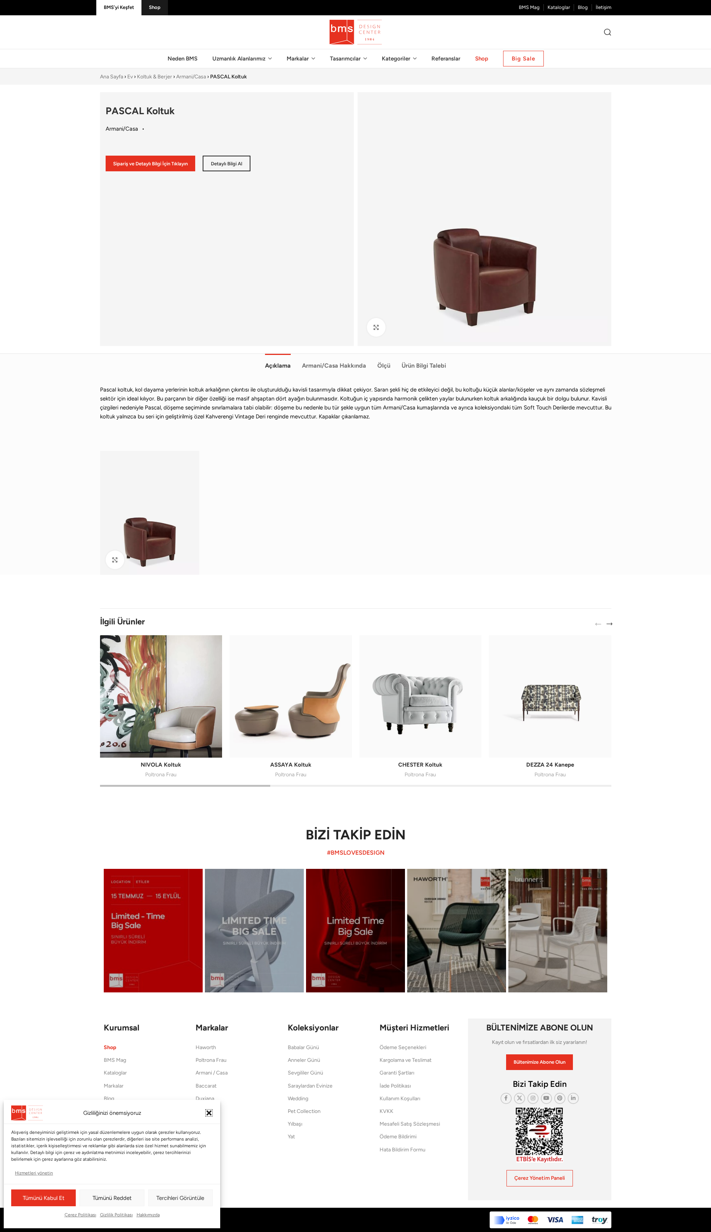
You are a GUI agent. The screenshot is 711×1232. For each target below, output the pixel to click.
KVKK (386, 1111)
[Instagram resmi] (153, 930)
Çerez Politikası (80, 1214)
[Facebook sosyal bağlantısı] (506, 1098)
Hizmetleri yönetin (34, 1173)
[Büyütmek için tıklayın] (376, 327)
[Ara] (607, 32)
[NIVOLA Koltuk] (161, 696)
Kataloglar (115, 1073)
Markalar (114, 1086)
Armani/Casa (191, 77)
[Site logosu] (356, 31)
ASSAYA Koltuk (290, 764)
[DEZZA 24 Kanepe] (550, 696)
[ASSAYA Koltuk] (291, 696)
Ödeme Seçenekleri (403, 1047)
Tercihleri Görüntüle (180, 1198)
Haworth (206, 1047)
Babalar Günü (303, 1047)
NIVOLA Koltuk (161, 764)
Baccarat (206, 1086)
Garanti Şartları (397, 1073)
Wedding (298, 1098)
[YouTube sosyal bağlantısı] (546, 1098)
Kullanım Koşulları (400, 1098)
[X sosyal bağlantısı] (519, 1098)
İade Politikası (395, 1086)
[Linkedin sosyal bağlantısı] (573, 1098)
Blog (109, 1098)
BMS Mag (115, 1060)
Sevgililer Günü (305, 1073)
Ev (130, 77)
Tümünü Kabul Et (44, 1198)
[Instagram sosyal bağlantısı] (533, 1098)
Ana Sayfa (111, 77)
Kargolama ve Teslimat (405, 1060)
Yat (291, 1136)
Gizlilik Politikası (116, 1214)
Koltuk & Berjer (154, 77)
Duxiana (205, 1098)
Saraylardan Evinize (310, 1086)
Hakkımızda (148, 1214)
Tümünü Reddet (112, 1198)
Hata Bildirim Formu (402, 1150)
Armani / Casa (212, 1073)
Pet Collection (304, 1111)
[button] (209, 1113)
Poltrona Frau (161, 774)
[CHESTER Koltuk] (420, 696)
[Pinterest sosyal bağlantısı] (559, 1098)
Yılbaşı (295, 1124)
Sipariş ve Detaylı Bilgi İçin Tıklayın (150, 163)
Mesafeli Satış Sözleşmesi (410, 1124)
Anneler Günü (304, 1060)
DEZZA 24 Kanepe (550, 764)
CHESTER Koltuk (420, 764)
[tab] (278, 361)
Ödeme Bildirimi (398, 1136)
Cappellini (207, 1111)
